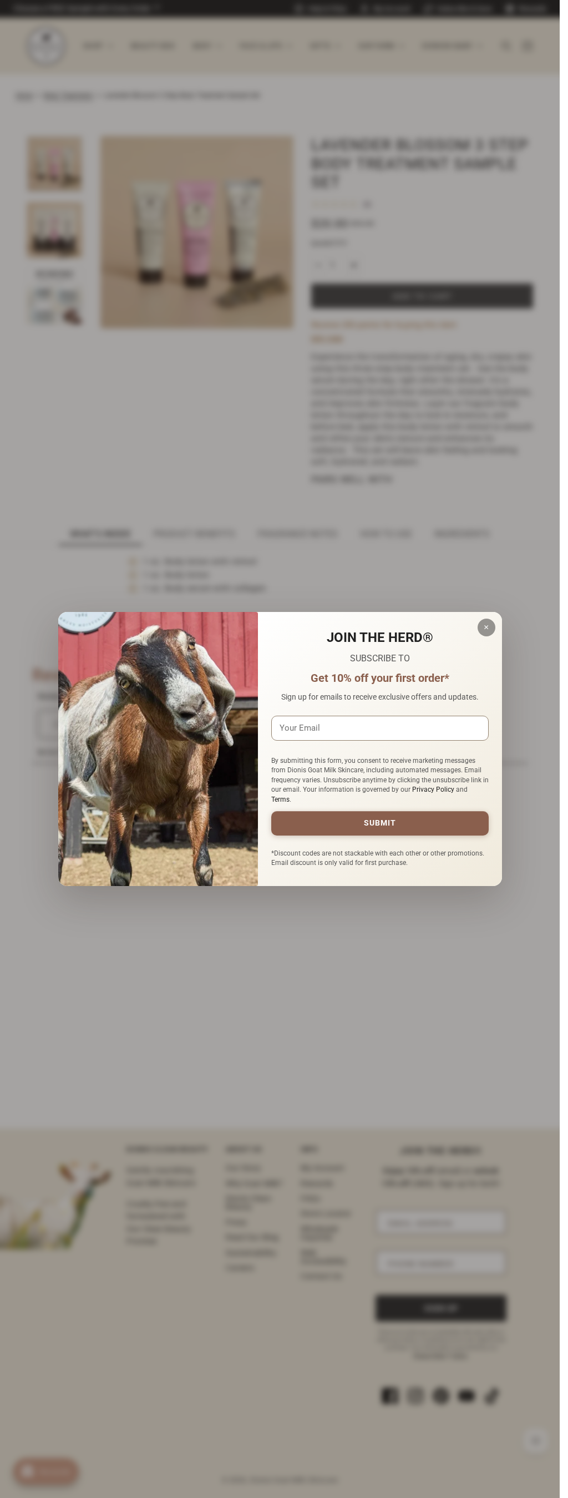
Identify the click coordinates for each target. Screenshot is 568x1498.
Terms (280, 799)
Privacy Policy (433, 789)
